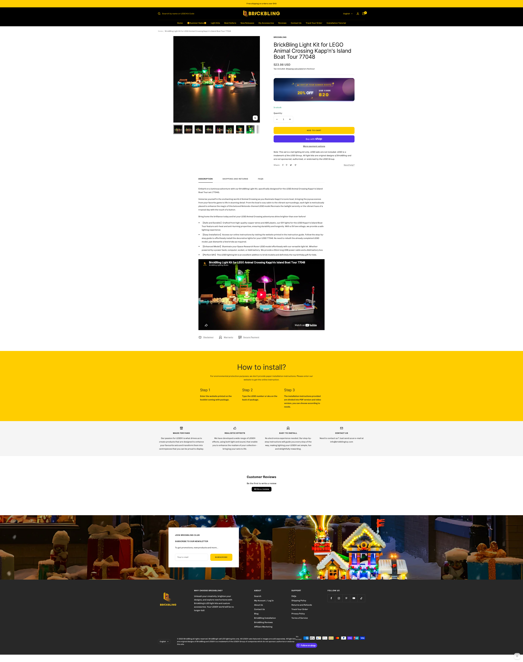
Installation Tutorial (336, 23)
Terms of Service (299, 618)
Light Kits (215, 23)
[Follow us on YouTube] (354, 598)
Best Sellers (230, 23)
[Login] (358, 14)
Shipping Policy (298, 600)
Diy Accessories (266, 23)
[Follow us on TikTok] (361, 598)
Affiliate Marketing (263, 627)
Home (180, 23)
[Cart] (363, 13)
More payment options (314, 146)
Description (205, 179)
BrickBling (280, 37)
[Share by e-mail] (295, 165)
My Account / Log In (264, 600)
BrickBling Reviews (263, 622)
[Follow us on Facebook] (331, 598)
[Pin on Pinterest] (286, 165)
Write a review (261, 489)
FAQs (260, 179)
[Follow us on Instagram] (339, 598)
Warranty (228, 337)
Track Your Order (314, 23)
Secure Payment (251, 337)
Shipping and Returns (235, 179)
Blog (256, 613)
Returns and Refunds (301, 605)
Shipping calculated (295, 69)
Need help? (349, 165)
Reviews (282, 23)
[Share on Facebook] (282, 165)
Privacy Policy (298, 613)
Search (257, 596)
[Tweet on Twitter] (291, 165)
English (346, 14)
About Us (258, 605)
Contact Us (296, 23)
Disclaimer (208, 337)
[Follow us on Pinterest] (346, 598)
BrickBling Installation (265, 618)
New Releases (247, 23)
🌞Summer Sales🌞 (196, 23)
